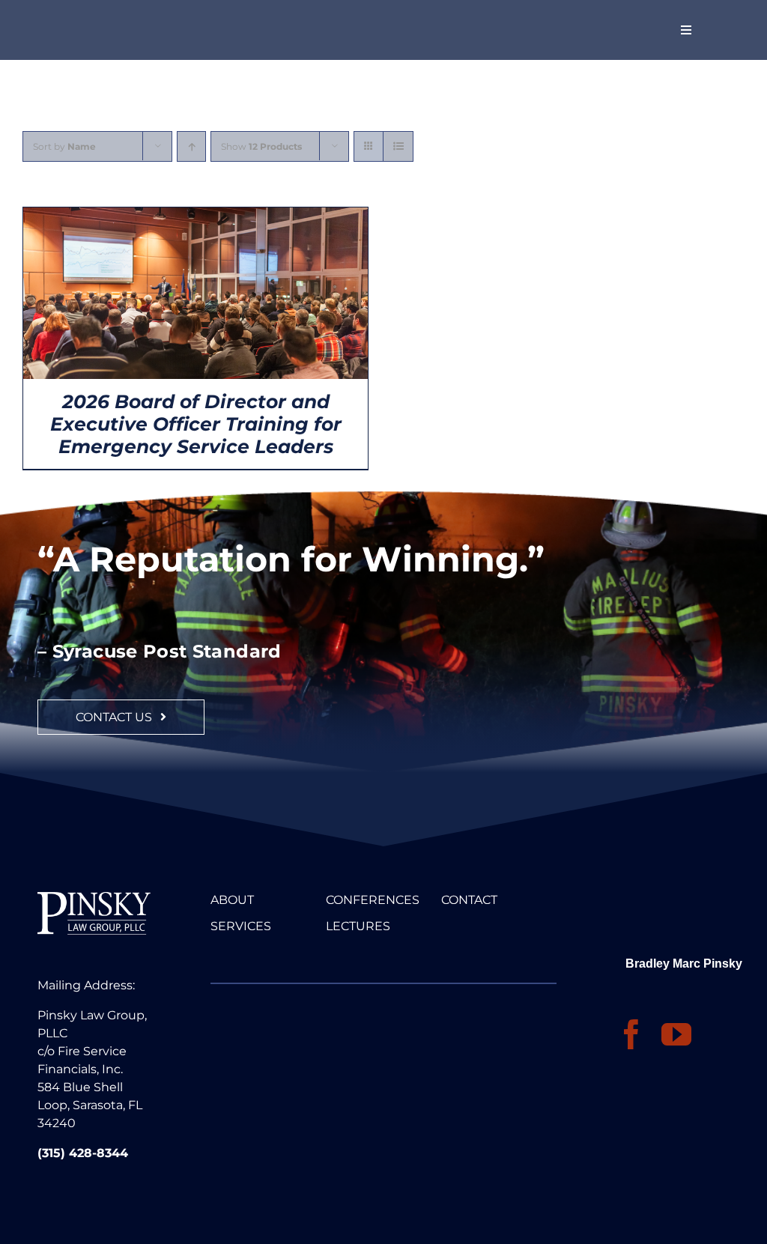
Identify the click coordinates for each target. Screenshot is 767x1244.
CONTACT (469, 900)
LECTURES (358, 926)
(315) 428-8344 (82, 1153)
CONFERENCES (372, 900)
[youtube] (676, 1034)
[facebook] (631, 1034)
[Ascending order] (191, 146)
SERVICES (240, 926)
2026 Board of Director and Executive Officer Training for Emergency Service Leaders (196, 424)
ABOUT (232, 900)
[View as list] (398, 146)
